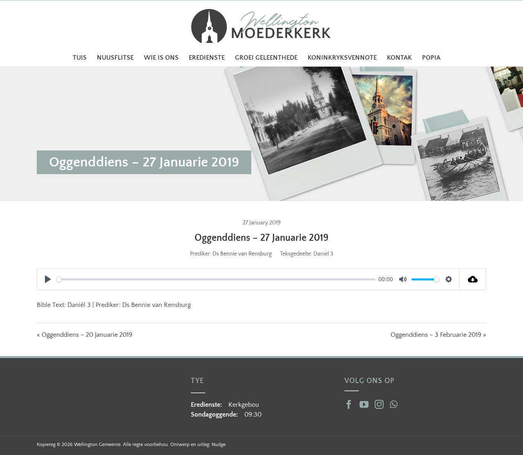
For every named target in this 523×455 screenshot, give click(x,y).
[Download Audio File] (473, 279)
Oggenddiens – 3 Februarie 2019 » (438, 334)
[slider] (215, 279)
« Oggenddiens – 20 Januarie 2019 (84, 334)
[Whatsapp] (394, 404)
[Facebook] (348, 404)
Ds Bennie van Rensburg (242, 254)
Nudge (219, 444)
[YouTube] (364, 404)
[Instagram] (379, 404)
